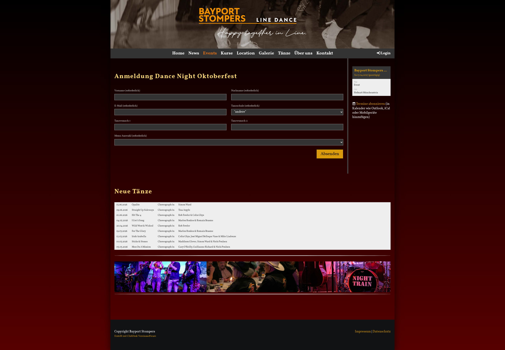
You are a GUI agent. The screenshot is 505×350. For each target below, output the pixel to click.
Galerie (266, 53)
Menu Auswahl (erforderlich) (130, 136)
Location (246, 53)
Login (386, 53)
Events (210, 53)
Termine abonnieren (370, 104)
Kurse (227, 53)
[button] (371, 81)
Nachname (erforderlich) (245, 91)
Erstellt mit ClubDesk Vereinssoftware (135, 336)
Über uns (303, 53)
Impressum (363, 331)
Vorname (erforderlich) (127, 91)
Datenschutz (382, 331)
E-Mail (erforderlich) (125, 106)
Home (178, 53)
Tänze (284, 53)
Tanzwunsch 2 (239, 121)
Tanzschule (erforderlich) (245, 106)
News (193, 53)
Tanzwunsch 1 (122, 121)
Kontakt (324, 53)
